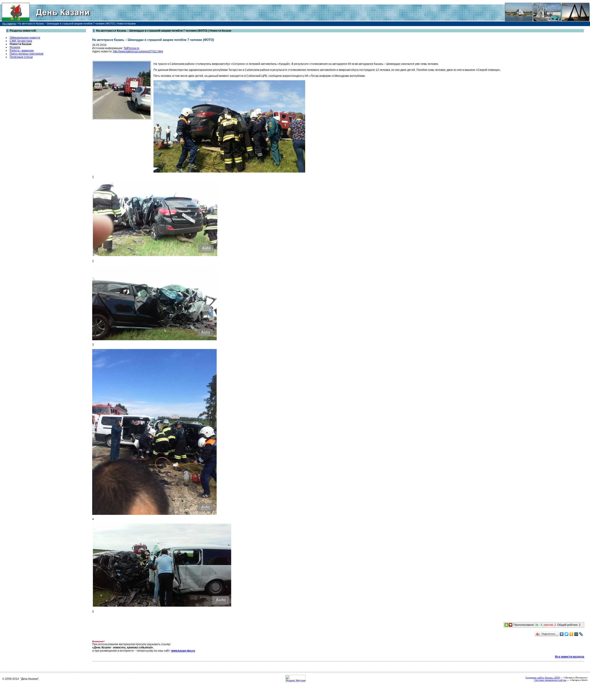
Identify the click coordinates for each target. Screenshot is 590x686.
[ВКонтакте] (561, 634)
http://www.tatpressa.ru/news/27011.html (138, 51)
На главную (9, 23)
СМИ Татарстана (21, 40)
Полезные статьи (21, 57)
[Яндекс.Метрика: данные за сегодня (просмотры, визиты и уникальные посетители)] (295, 678)
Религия (15, 47)
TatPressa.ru (131, 48)
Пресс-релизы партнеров (26, 53)
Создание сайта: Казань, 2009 (542, 677)
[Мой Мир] (576, 634)
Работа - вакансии (22, 50)
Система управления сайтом (550, 680)
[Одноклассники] (571, 634)
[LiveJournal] (581, 634)
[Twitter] (566, 634)
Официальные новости (25, 37)
